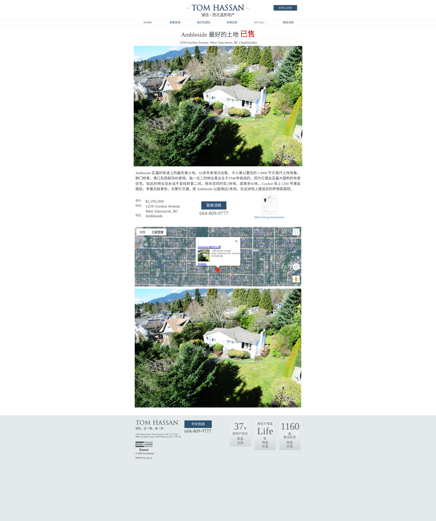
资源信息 (232, 22)
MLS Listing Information (269, 217)
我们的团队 (204, 22)
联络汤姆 (288, 22)
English (285, 8)
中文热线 (198, 424)
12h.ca (149, 458)
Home (148, 22)
